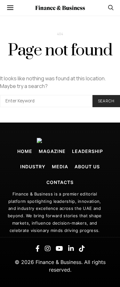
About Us (87, 166)
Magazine (52, 151)
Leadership (87, 151)
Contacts (60, 182)
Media (60, 166)
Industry (32, 166)
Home (24, 151)
